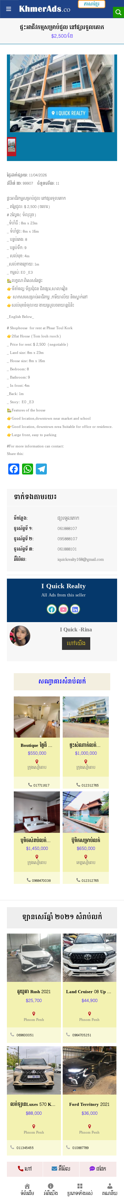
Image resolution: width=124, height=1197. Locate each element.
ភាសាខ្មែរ (92, 4)
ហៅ (27, 1169)
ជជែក (100, 1169)
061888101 (67, 549)
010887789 (80, 1148)
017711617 (41, 785)
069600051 (25, 1035)
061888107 (67, 528)
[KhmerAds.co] (45, 8)
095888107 (67, 539)
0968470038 (41, 881)
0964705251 (81, 1035)
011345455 (25, 1148)
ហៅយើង (76, 643)
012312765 (90, 785)
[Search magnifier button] (118, 12)
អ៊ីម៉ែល (63, 1169)
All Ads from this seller (63, 595)
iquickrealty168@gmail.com (81, 559)
